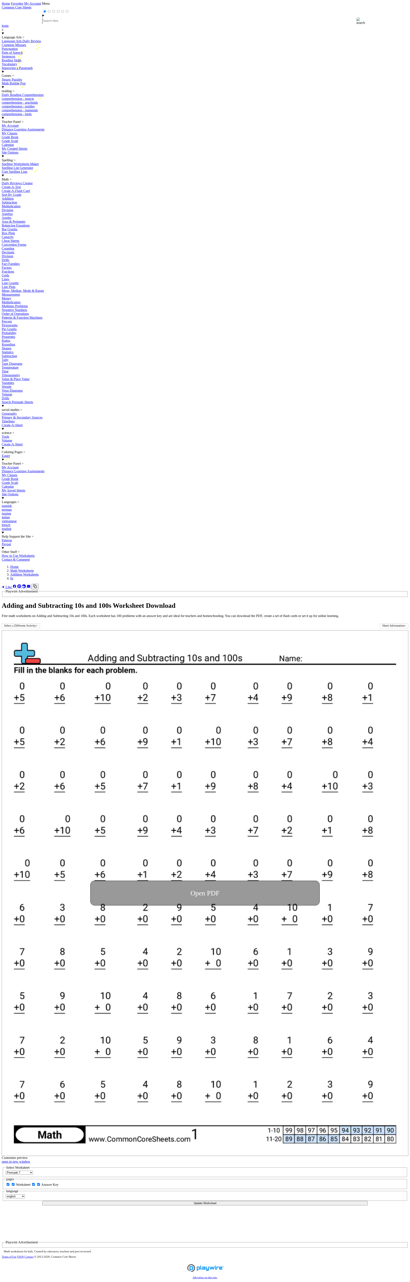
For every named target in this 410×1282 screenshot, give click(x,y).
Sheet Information (394, 625)
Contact (29, 1256)
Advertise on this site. (205, 1277)
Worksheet (23, 1184)
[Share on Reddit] (24, 587)
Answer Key (50, 1184)
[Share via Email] (29, 587)
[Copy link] (35, 586)
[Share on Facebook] (15, 587)
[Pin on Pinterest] (19, 587)
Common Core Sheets (16, 7)
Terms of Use (9, 1256)
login (5, 26)
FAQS (20, 1256)
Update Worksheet (205, 1203)
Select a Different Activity (21, 625)
